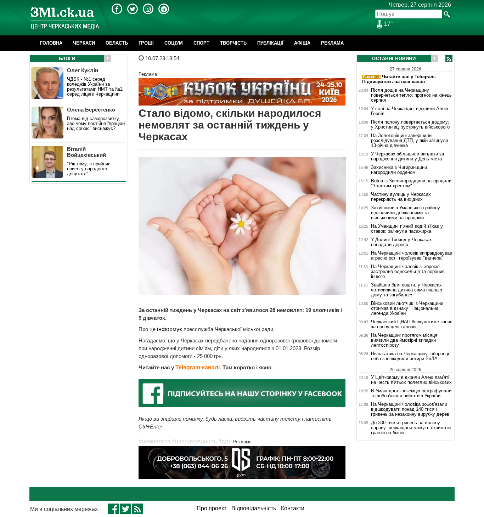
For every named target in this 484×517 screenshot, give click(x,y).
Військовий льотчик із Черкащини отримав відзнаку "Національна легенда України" (407, 308)
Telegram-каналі (197, 367)
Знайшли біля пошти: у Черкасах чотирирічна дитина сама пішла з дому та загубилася (406, 290)
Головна (51, 43)
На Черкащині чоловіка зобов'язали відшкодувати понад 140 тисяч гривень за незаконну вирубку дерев (410, 409)
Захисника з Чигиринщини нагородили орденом (399, 170)
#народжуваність (194, 441)
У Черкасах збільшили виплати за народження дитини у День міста (407, 156)
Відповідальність (253, 508)
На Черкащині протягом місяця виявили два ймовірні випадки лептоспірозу (404, 340)
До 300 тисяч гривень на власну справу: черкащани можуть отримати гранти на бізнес (411, 427)
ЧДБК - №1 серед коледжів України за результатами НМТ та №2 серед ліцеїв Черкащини (95, 87)
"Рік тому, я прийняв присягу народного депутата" (89, 168)
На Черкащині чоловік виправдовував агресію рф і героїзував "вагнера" (411, 256)
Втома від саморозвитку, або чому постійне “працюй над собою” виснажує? (96, 123)
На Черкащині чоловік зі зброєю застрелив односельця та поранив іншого (408, 271)
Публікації (270, 43)
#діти (225, 441)
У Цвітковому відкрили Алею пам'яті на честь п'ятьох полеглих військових (411, 380)
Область (117, 43)
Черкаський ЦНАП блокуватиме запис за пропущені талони (411, 324)
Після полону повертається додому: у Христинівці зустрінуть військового (410, 125)
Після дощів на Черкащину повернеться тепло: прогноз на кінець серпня (411, 95)
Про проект (211, 508)
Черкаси (84, 43)
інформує (170, 329)
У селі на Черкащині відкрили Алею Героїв (409, 111)
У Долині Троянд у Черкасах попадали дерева (401, 242)
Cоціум (173, 43)
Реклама (332, 43)
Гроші (146, 43)
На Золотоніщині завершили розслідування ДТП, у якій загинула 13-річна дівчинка (409, 140)
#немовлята (154, 441)
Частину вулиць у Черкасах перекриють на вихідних (401, 197)
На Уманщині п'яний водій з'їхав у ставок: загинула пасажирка (407, 229)
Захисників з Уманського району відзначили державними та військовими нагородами (405, 212)
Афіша (302, 43)
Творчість (233, 43)
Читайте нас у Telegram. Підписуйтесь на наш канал (399, 79)
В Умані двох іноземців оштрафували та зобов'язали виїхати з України (411, 393)
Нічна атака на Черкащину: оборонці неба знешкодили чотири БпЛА (410, 356)
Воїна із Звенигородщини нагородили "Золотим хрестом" (411, 183)
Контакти (292, 508)
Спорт (201, 43)
